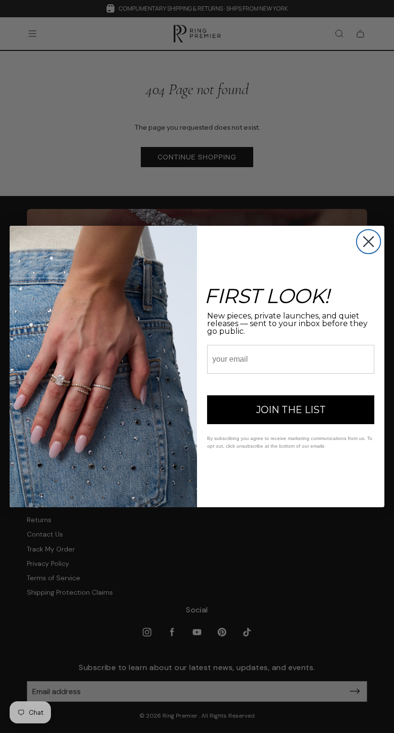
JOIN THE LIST (291, 409)
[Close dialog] (369, 242)
